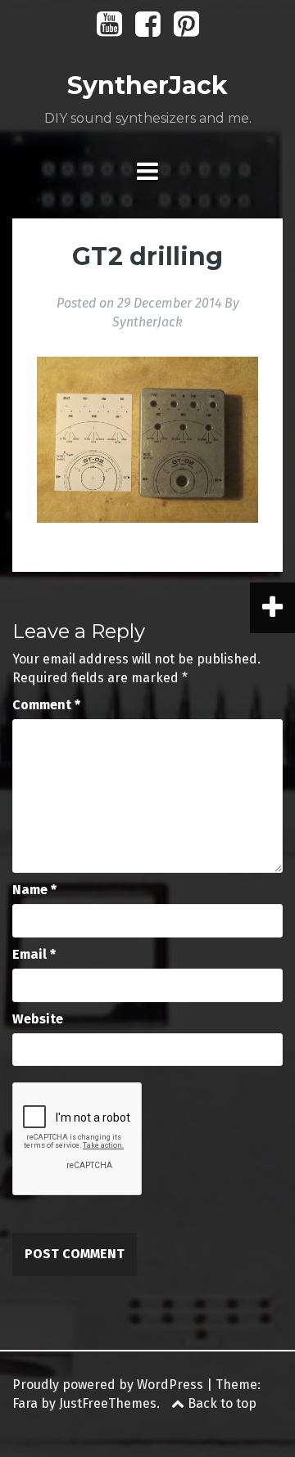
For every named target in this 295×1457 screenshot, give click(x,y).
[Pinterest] (186, 30)
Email (34, 954)
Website (37, 1019)
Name (34, 889)
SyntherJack (147, 85)
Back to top (220, 1403)
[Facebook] (148, 30)
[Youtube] (109, 30)
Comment (46, 705)
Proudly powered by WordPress (107, 1384)
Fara (25, 1403)
